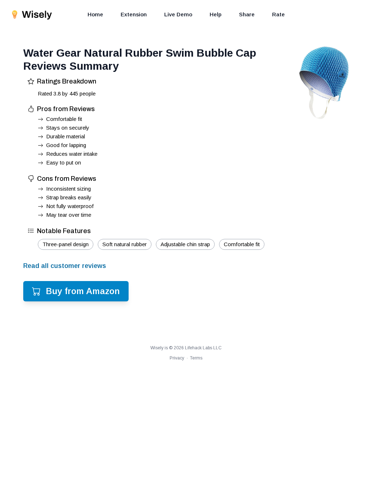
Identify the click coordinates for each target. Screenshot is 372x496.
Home (95, 14)
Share (247, 14)
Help (216, 14)
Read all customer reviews (64, 265)
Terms (196, 358)
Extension (134, 14)
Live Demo (178, 14)
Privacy (177, 358)
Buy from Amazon (83, 291)
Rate (278, 14)
